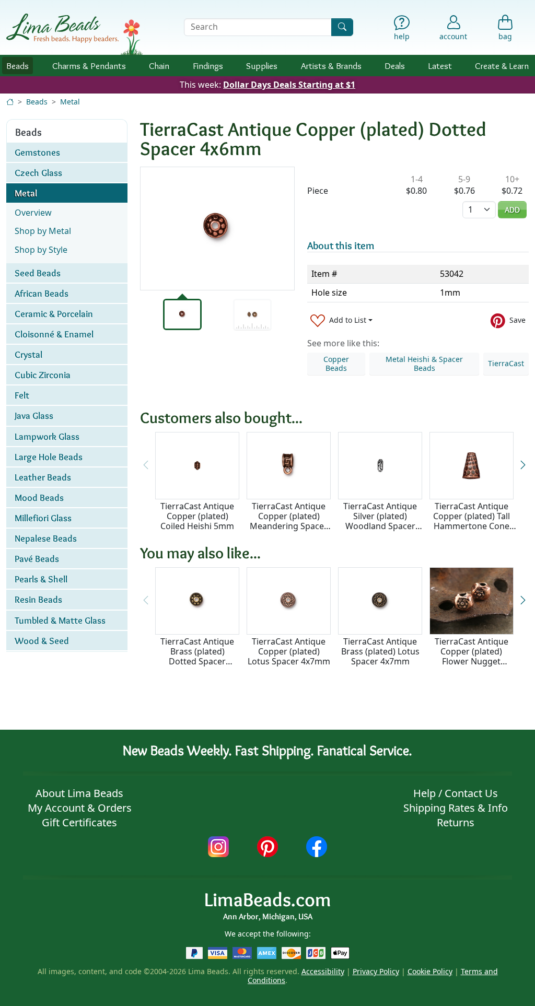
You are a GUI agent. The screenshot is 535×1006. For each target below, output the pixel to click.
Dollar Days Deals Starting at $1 (289, 84)
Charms (89, 65)
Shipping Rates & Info (455, 808)
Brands (331, 65)
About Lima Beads (79, 793)
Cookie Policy (430, 971)
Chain (159, 65)
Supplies (261, 65)
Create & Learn (502, 65)
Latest (440, 65)
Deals (395, 65)
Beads (17, 65)
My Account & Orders (80, 808)
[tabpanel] (217, 228)
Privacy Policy (376, 971)
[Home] (10, 102)
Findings (208, 65)
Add (512, 210)
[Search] (342, 27)
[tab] (182, 314)
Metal (70, 102)
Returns (455, 822)
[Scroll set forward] (523, 465)
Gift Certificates (79, 822)
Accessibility (322, 971)
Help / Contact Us (455, 793)
